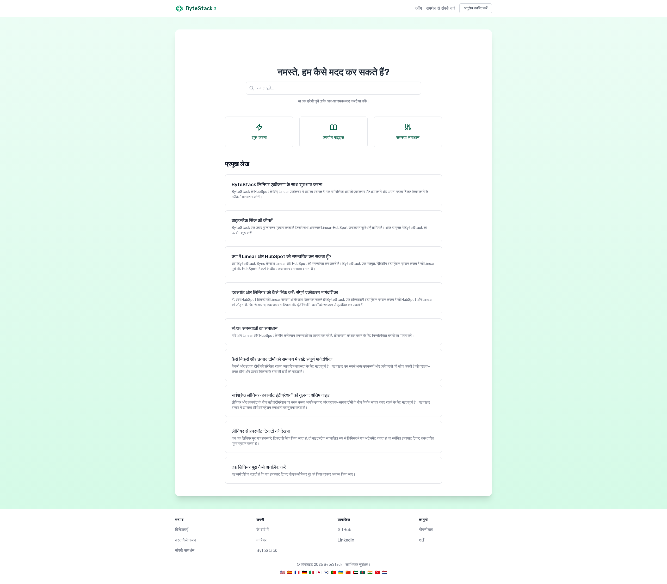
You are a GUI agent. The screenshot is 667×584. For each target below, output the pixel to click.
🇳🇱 (384, 572)
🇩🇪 (304, 572)
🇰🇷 (326, 572)
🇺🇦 (340, 572)
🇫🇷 (297, 572)
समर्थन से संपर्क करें (440, 8)
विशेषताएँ (181, 529)
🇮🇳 (370, 572)
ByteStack (266, 550)
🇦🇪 (355, 572)
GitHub (344, 529)
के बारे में (262, 529)
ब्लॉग (418, 8)
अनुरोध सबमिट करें (475, 8)
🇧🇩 (362, 572)
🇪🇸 (289, 572)
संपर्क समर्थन (184, 550)
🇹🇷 (377, 572)
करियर (261, 540)
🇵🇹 (333, 572)
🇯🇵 (319, 572)
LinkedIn (346, 540)
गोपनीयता (426, 529)
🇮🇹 (311, 572)
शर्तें (421, 540)
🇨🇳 (348, 572)
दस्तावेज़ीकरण (185, 540)
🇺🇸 (282, 572)
